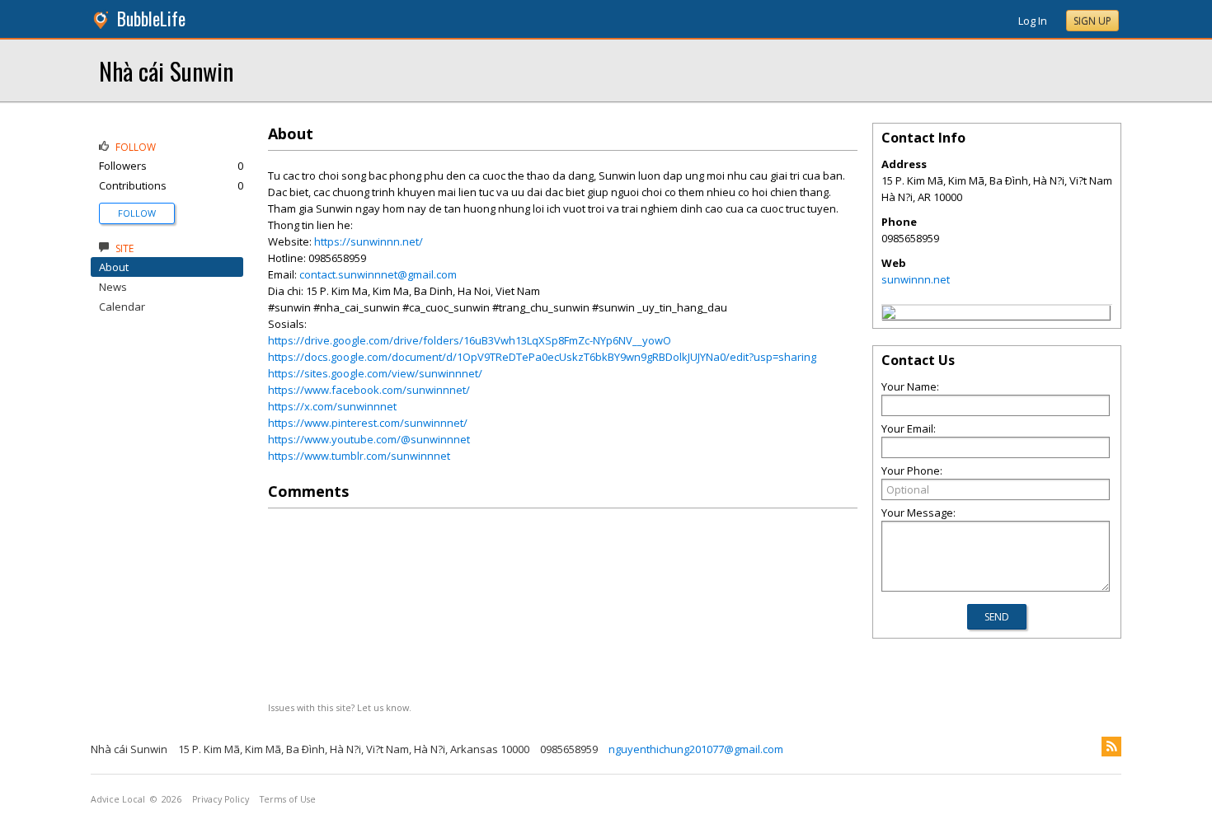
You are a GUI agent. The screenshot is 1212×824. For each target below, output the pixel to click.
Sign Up (1092, 21)
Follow (137, 213)
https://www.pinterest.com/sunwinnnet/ (367, 422)
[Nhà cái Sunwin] (888, 314)
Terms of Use (288, 799)
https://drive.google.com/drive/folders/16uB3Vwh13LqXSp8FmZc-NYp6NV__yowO (469, 340)
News (113, 286)
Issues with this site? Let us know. (339, 707)
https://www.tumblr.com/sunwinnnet (359, 455)
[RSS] (1111, 746)
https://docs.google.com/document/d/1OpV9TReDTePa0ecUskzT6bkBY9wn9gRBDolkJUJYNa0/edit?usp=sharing (542, 356)
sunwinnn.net (915, 279)
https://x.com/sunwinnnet (332, 406)
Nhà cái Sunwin (166, 70)
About (114, 267)
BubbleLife (151, 18)
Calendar (122, 306)
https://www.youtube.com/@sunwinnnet (369, 439)
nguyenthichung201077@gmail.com (695, 749)
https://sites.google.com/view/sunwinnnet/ (375, 373)
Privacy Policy (220, 799)
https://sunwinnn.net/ (368, 241)
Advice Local (118, 799)
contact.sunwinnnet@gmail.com (378, 274)
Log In (1032, 20)
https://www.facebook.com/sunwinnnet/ (369, 389)
